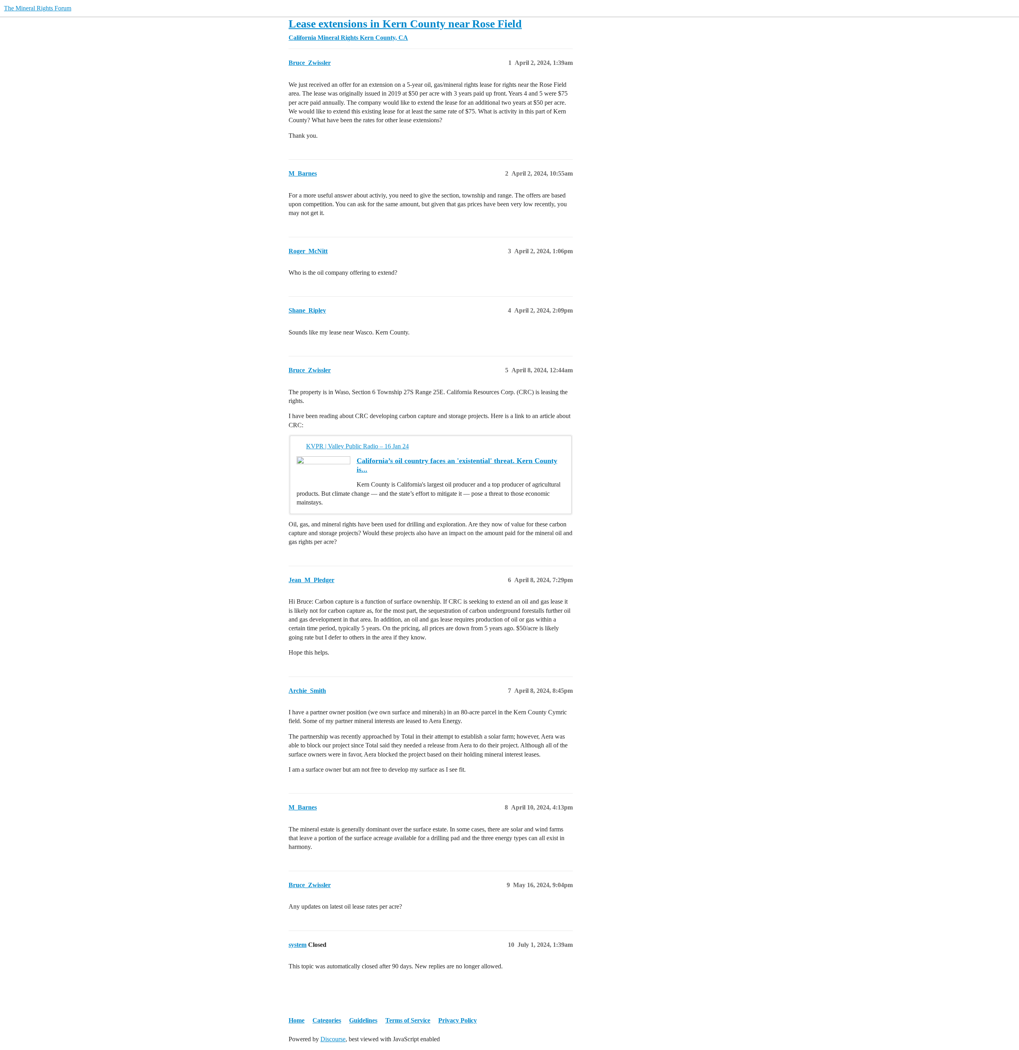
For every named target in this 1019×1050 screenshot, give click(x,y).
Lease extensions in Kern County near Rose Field (405, 24)
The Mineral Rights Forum (37, 8)
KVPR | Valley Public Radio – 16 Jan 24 (357, 446)
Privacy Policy (457, 1020)
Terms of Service (407, 1020)
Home (297, 1020)
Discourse (333, 1039)
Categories (326, 1020)
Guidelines (363, 1020)
